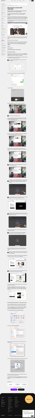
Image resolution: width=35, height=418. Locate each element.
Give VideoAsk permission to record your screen (14, 49)
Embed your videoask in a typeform (3, 27)
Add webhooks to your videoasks (3, 35)
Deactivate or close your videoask (3, 20)
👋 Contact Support (13, 389)
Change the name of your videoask (3, 9)
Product (12, 0)
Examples (20, 0)
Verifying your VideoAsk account (3, 41)
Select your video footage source (3, 15)
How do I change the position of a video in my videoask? (24, 384)
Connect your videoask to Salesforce (3, 38)
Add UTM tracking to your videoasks (3, 23)
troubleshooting (14, 5)
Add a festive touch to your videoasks (3, 52)
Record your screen (10, 47)
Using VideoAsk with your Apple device (3, 6)
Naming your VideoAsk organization (3, 43)
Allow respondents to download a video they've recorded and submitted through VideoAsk (3, 54)
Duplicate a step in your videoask (3, 10)
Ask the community (21, 389)
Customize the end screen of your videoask (3, 30)
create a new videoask (15, 59)
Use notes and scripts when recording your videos (3, 16)
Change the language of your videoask (3, 32)
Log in (30, 0)
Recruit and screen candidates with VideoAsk (3, 50)
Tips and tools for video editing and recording (3, 48)
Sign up (32, 0)
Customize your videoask (3, 31)
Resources (23, 0)
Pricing (17, 0)
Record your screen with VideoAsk (3, 13)
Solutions (14, 0)
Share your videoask (3, 19)
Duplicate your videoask (3, 7)
